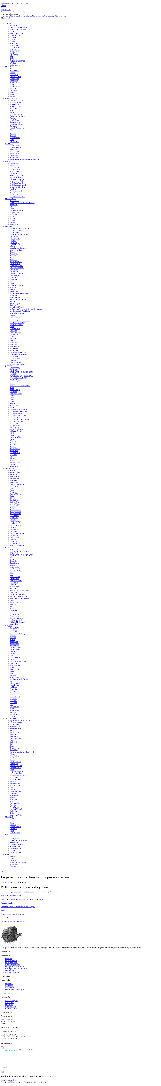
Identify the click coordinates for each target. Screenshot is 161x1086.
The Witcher (14, 535)
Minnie (12, 433)
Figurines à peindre (16, 844)
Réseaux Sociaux (11, 1009)
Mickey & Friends (16, 431)
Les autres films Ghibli (17, 197)
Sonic (12, 801)
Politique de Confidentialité (14, 967)
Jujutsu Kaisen (15, 303)
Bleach (12, 258)
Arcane (12, 470)
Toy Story (13, 455)
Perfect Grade (14, 153)
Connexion (48, 16)
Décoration (13, 126)
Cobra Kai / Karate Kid (18, 484)
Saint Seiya (13, 344)
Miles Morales (14, 683)
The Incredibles (15, 453)
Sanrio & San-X (15, 224)
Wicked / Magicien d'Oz (18, 622)
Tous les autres (15, 833)
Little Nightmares (16, 774)
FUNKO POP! (15, 232)
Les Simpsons (14, 516)
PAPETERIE (14, 163)
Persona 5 (13, 789)
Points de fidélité (11, 961)
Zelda (12, 813)
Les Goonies (14, 583)
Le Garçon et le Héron (17, 187)
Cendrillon (13, 392)
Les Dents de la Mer (17, 569)
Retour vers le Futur (16, 602)
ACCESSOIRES (16, 171)
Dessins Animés (15, 77)
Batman (12, 640)
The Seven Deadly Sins (18, 352)
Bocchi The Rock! (16, 262)
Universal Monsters (16, 618)
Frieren (12, 283)
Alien (11, 557)
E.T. (11, 575)
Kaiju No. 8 (14, 305)
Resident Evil (14, 795)
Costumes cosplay (16, 122)
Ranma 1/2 (13, 338)
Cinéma (12, 73)
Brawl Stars (14, 736)
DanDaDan (14, 270)
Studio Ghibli (14, 864)
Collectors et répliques (17, 116)
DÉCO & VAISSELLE (18, 722)
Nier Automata (15, 329)
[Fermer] (6, 870)
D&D (12, 57)
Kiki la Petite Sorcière (17, 175)
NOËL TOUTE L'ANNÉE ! (20, 29)
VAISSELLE (14, 165)
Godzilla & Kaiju (16, 581)
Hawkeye (13, 671)
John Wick (13, 588)
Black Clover (14, 256)
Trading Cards (14, 838)
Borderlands (14, 734)
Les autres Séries (15, 543)
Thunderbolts (14, 707)
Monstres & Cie (15, 437)
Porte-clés (13, 136)
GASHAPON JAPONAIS (19, 234)
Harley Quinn (14, 669)
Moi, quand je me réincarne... (20, 321)
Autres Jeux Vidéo (16, 815)
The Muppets (14, 529)
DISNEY (13, 37)
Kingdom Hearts (15, 768)
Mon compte (5, 16)
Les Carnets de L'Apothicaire (20, 311)
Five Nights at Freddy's (18, 758)
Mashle (12, 319)
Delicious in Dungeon (17, 274)
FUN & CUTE (15, 47)
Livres (12, 140)
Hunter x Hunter (15, 297)
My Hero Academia (16, 325)
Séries (12, 92)
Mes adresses (27, 16)
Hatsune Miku (14, 291)
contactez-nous (29, 892)
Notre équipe (9, 1003)
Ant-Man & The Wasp (17, 634)
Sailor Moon (14, 342)
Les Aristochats (15, 425)
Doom (12, 746)
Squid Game (14, 518)
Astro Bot (13, 730)
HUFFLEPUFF (15, 104)
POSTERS (13, 242)
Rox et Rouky (14, 451)
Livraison (8, 959)
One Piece (13, 331)
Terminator (13, 610)
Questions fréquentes (12, 972)
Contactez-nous (10, 1007)
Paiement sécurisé (11, 963)
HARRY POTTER (16, 33)
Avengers (13, 638)
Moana (12, 435)
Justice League (15, 677)
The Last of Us (15, 803)
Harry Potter (14, 81)
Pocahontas (14, 443)
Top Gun (13, 612)
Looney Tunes (15, 504)
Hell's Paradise (15, 295)
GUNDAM (14, 45)
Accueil (8, 23)
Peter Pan (13, 441)
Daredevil (13, 651)
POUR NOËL (15, 380)
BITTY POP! (14, 71)
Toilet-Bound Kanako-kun (19, 354)
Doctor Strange (15, 657)
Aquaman (13, 636)
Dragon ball (14, 277)
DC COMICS (14, 628)
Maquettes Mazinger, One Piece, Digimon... (25, 159)
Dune (11, 573)
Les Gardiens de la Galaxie (19, 679)
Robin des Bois (15, 449)
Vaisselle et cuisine (16, 124)
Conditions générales (12, 965)
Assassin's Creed (15, 728)
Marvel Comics (15, 86)
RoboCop (13, 604)
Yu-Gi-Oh (13, 811)
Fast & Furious (15, 577)
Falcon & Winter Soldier (18, 661)
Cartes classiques (15, 848)
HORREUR (14, 553)
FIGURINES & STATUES (19, 228)
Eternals (12, 659)
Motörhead (13, 829)
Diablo (12, 744)
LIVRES (13, 63)
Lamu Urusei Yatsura (17, 307)
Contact (3, 6)
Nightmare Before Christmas (19, 598)
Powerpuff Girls (15, 512)
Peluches (13, 130)
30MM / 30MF (15, 146)
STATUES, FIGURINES (18, 378)
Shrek (12, 608)
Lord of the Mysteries (17, 313)
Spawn (12, 693)
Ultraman (13, 360)
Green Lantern (15, 665)
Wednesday (14, 541)
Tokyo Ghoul (14, 356)
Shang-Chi (13, 689)
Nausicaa (13, 189)
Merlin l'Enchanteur (16, 429)
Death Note (14, 272)
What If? (13, 713)
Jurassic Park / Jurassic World (20, 590)
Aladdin (12, 384)
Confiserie (13, 118)
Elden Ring (14, 750)
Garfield (12, 496)
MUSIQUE (14, 55)
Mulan (12, 439)
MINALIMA (14, 142)
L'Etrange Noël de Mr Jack (19, 409)
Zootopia (13, 464)
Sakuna (12, 797)
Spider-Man (14, 695)
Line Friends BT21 (16, 211)
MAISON (13, 374)
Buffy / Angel (14, 482)
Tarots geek (14, 866)
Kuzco (12, 407)
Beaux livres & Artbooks (18, 862)
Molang (12, 216)
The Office (13, 531)
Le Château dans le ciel (18, 185)
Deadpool (13, 653)
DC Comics (14, 75)
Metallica (13, 825)
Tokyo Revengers (16, 358)
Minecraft (13, 781)
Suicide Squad (15, 697)
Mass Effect (14, 777)
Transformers (14, 537)
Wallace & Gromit (16, 620)
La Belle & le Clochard (18, 415)
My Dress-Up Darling (17, 323)
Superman (13, 699)
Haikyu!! (13, 289)
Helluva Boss (14, 502)
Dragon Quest (14, 748)
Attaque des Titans (16, 250)
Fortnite (12, 760)
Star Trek (13, 520)
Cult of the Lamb (15, 738)
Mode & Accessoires (17, 128)
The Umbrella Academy (18, 533)
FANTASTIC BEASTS (18, 100)
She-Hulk (13, 691)
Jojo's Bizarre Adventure (18, 299)
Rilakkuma (13, 222)
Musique (13, 88)
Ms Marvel (13, 687)
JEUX (12, 59)
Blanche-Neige (15, 390)
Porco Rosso (14, 193)
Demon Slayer (15, 275)
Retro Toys (13, 90)
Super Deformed (15, 148)
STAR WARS (14, 549)
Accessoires (14, 157)
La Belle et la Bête (16, 413)
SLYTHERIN (14, 108)
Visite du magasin (11, 1001)
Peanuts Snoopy (15, 510)
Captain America (15, 648)
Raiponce (13, 447)
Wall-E (12, 461)
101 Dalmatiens (15, 382)
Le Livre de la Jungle (17, 421)
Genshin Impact (15, 762)
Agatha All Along (16, 632)
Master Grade (14, 151)
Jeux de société (15, 138)
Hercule (12, 403)
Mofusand (13, 214)
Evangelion (14, 279)
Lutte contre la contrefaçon (14, 990)
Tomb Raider (14, 807)
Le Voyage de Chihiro (17, 181)
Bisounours (14, 205)
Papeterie (13, 134)
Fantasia (12, 399)
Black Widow (14, 646)
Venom (12, 709)
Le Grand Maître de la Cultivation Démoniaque (26, 309)
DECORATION (15, 169)
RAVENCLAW (15, 106)
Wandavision (14, 711)
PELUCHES (14, 167)
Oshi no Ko (14, 335)
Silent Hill (13, 799)
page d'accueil (16, 892)
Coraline (13, 565)
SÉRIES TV (14, 43)
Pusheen (12, 220)
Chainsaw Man (15, 264)
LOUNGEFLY (15, 368)
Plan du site (9, 1005)
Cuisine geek (14, 860)
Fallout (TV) (14, 488)
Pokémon (13, 793)
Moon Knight (14, 685)
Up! (11, 457)
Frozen (12, 401)
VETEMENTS (15, 244)
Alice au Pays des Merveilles (20, 386)
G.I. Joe (12, 498)
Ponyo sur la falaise (16, 191)
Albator (12, 246)
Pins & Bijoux (14, 120)
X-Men (12, 716)
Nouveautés (9, 986)
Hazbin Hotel (14, 500)
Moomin (13, 218)
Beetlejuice (13, 561)
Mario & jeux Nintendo (18, 775)
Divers (12, 655)
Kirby (12, 209)
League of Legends (16, 772)
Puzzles (12, 850)
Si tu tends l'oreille (16, 195)
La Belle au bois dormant (18, 411)
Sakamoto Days (15, 346)
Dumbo (12, 396)
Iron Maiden (14, 821)
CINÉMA (13, 39)
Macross (12, 315)
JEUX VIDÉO (15, 51)
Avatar (12, 559)
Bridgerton (13, 480)
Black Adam (14, 642)
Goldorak (13, 287)
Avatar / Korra (15, 472)
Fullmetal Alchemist (16, 285)
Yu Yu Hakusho (15, 362)
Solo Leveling (14, 348)
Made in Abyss (15, 317)
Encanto (12, 398)
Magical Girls (14, 212)
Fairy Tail (13, 281)
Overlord (13, 337)
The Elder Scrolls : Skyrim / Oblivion (22, 752)
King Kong (14, 592)
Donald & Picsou (16, 394)
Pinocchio (13, 445)
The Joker (13, 703)
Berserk (12, 252)
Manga (12, 85)
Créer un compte (60, 16)
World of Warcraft (16, 809)
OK (23, 12)
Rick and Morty (15, 514)
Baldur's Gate (14, 732)
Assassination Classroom (18, 248)
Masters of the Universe (18, 506)
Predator (12, 600)
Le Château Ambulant (17, 183)
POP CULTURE (15, 35)
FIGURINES (14, 173)
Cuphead (13, 740)
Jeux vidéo (13, 83)
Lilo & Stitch (14, 427)
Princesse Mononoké (17, 179)
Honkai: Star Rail (16, 766)
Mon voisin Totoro (16, 177)
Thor (11, 705)
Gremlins (13, 585)
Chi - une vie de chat (17, 268)
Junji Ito (12, 301)
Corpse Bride (14, 567)
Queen (12, 831)
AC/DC (12, 819)
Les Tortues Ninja (16, 525)
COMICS (13, 41)
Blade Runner (14, 563)
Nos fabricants (10, 988)
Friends (12, 490)
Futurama (13, 492)
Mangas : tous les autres (18, 364)
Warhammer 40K (16, 852)
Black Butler (14, 254)
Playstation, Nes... (16, 791)
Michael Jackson (15, 827)
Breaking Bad (14, 478)
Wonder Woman (15, 714)
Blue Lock (13, 260)
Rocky (12, 606)
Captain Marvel (15, 650)
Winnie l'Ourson (15, 462)
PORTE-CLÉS (15, 240)
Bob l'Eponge (14, 476)
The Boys (13, 527)
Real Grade (14, 155)
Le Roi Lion (14, 423)
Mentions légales (11, 970)
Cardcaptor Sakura (16, 266)
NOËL (12, 110)
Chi (11, 207)
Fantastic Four (14, 663)
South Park (13, 524)
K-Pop (12, 823)
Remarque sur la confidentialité (16, 969)
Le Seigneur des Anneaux (18, 840)
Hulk (11, 673)
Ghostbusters (14, 579)
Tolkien (12, 858)
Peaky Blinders (15, 508)
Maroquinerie (14, 132)
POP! (11, 69)
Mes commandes (38, 16)
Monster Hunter (15, 785)
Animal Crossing (15, 726)
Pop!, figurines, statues (17, 114)
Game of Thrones (16, 494)
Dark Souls (13, 742)
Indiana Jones (14, 587)
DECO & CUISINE (17, 230)
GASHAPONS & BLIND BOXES (22, 203)
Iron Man (13, 675)
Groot (12, 667)
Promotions (9, 984)
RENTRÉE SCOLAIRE (18, 27)
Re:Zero (12, 340)
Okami (12, 787)
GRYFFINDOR (15, 102)
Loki (11, 681)
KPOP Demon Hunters (18, 594)
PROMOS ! (14, 25)
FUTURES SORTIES (17, 61)
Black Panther (14, 644)
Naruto (12, 327)
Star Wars (13, 96)
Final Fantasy (14, 756)
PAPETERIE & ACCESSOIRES (21, 376)
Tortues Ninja (14, 614)
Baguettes (13, 112)
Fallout (12, 754)
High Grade (14, 149)
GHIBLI (13, 49)
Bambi (12, 388)
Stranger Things (15, 522)
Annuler (4, 1080)
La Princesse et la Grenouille (19, 419)
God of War (14, 764)
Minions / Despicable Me (18, 596)
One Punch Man (15, 333)
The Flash (13, 701)
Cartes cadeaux (15, 65)
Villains (12, 459)
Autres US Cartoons (17, 545)
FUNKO (13, 31)
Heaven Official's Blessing (19, 293)
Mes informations (16, 16)
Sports (12, 94)
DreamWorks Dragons (17, 571)
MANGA (13, 53)
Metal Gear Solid (15, 779)
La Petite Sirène (15, 417)
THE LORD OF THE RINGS (20, 551)
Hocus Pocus (14, 405)
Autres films (14, 466)
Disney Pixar (14, 79)
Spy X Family (14, 350)
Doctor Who (14, 486)
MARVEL (13, 630)
